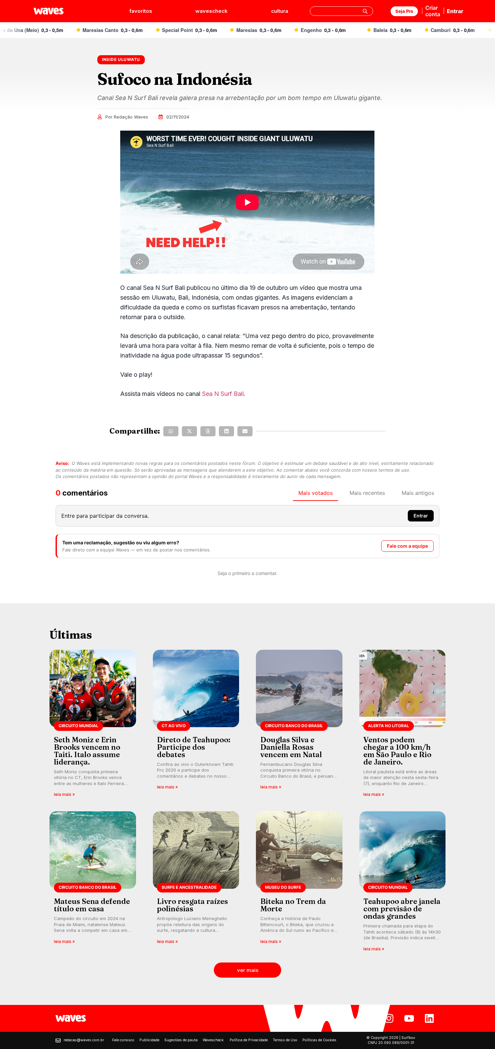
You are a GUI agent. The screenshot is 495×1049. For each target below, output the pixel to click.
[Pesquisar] (365, 11)
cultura (279, 11)
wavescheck (211, 11)
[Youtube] (409, 1018)
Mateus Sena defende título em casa (92, 904)
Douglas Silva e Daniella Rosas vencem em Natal (291, 747)
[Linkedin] (429, 1018)
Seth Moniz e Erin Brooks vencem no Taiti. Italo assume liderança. (87, 751)
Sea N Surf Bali (223, 393)
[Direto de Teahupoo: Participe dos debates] (196, 726)
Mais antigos (418, 492)
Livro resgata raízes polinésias (192, 904)
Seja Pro (404, 11)
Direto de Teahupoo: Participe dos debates (193, 747)
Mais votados (315, 492)
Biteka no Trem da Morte (293, 904)
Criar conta (432, 11)
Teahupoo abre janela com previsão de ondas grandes (401, 908)
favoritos (140, 11)
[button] (170, 431)
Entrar (455, 11)
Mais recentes (367, 492)
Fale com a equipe (407, 546)
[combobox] (341, 11)
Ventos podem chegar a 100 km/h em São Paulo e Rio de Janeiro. (397, 751)
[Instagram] (389, 1018)
